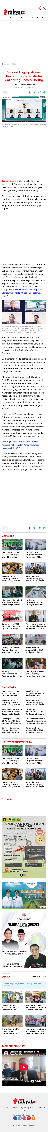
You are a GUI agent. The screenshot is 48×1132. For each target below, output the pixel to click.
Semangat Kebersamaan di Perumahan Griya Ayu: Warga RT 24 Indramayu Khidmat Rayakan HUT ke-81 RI (12, 673)
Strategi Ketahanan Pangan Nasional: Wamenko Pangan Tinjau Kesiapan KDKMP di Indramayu (11, 650)
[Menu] (3, 4)
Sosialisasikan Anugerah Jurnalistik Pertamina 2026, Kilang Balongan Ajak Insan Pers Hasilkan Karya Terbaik (35, 554)
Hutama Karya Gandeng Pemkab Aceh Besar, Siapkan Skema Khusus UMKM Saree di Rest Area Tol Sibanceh (12, 578)
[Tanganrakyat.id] (13, 12)
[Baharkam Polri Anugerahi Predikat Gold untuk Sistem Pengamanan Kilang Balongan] (35, 639)
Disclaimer (38, 1107)
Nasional (31, 84)
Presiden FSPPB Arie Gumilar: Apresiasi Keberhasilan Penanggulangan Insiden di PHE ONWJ (21, 444)
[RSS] (33, 1118)
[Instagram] (24, 1118)
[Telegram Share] (39, 92)
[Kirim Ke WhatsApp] (44, 92)
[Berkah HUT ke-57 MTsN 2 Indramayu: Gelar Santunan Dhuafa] (12, 997)
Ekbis (23, 84)
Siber (24, 1110)
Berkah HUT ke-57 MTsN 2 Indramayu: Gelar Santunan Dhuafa (10, 1007)
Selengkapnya (38, 976)
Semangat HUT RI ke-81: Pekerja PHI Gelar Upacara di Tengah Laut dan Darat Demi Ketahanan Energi (11, 626)
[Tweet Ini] (34, 92)
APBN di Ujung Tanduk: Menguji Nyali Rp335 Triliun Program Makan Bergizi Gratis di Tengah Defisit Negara (35, 578)
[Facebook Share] (29, 92)
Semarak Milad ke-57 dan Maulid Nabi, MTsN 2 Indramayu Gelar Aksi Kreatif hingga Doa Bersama (35, 1007)
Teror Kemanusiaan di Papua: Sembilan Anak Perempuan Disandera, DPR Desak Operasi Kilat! (35, 626)
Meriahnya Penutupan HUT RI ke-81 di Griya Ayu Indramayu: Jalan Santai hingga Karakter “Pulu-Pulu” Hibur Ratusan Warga (35, 1031)
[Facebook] (15, 1118)
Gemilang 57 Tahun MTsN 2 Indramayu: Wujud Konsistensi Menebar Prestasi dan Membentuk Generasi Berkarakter (12, 554)
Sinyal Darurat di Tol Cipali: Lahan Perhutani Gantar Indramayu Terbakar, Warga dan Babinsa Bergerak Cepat (11, 1031)
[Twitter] (20, 1118)
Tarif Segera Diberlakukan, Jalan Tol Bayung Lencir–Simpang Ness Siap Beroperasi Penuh (34, 602)
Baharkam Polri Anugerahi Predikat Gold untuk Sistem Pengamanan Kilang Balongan (34, 650)
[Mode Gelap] (39, 8)
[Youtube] (29, 1118)
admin (16, 84)
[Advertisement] (24, 36)
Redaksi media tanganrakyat (18, 1107)
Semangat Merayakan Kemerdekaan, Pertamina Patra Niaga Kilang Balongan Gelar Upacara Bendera (35, 673)
